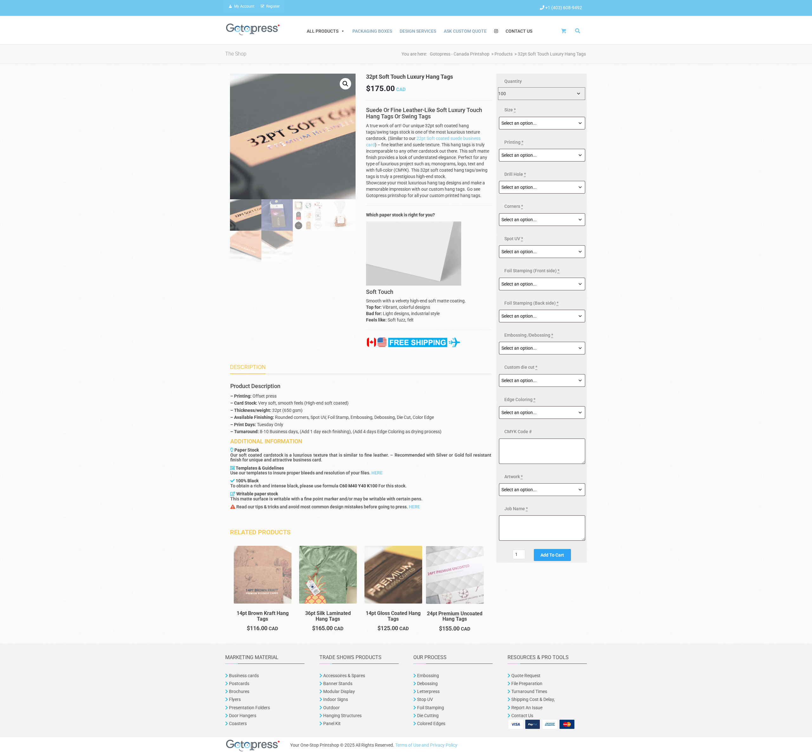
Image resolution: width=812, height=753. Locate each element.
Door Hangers (242, 715)
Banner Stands (337, 683)
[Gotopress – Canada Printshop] (253, 28)
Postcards (239, 683)
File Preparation (526, 683)
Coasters (237, 723)
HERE (377, 472)
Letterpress (428, 691)
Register (273, 6)
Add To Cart (552, 555)
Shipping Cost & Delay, (532, 699)
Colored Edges (431, 723)
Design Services (418, 31)
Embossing (427, 675)
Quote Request (525, 675)
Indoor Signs (335, 699)
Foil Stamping (430, 707)
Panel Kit (331, 723)
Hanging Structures (342, 715)
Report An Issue (526, 707)
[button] (345, 83)
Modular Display (338, 691)
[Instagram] (496, 31)
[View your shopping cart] (565, 31)
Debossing (427, 683)
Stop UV (424, 699)
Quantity (513, 81)
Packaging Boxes (372, 31)
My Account (244, 6)
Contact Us (519, 31)
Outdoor (331, 707)
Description (248, 367)
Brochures (238, 691)
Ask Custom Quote (465, 31)
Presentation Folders (249, 707)
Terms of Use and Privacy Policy (426, 745)
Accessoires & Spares (343, 675)
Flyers (234, 699)
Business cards (243, 675)
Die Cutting (428, 715)
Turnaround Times (528, 691)
